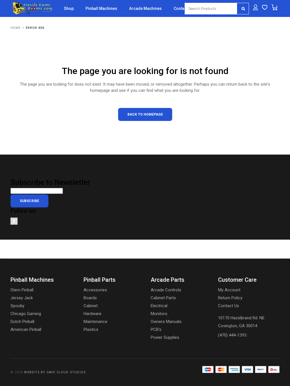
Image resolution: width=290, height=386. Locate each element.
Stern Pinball (21, 289)
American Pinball (25, 329)
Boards (90, 297)
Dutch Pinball (22, 321)
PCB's (156, 329)
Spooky (17, 305)
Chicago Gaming (25, 313)
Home (15, 28)
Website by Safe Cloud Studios (55, 372)
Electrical (159, 305)
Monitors (159, 313)
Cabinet (91, 305)
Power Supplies (165, 337)
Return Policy (230, 297)
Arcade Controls (166, 289)
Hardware (92, 313)
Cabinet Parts (163, 297)
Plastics (91, 329)
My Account (229, 289)
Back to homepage (145, 114)
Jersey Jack (21, 297)
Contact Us (228, 305)
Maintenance (95, 321)
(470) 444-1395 (232, 335)
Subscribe (29, 201)
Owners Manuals (166, 321)
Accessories (95, 289)
